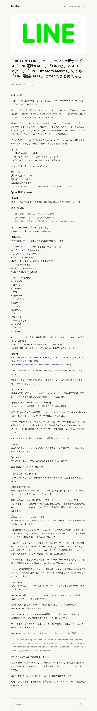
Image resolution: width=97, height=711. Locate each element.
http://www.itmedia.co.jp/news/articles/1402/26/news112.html (41, 364)
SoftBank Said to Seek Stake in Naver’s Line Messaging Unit (48, 114)
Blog (64, 6)
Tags (71, 6)
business (28, 85)
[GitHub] (81, 704)
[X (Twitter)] (85, 704)
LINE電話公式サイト (20, 241)
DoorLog (15, 6)
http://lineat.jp (45, 393)
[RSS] (76, 704)
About (77, 6)
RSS (84, 6)
